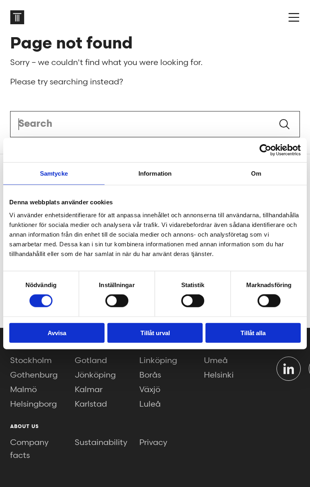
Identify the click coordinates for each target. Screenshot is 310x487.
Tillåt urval (155, 332)
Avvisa (57, 332)
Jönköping (95, 375)
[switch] (116, 300)
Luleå (150, 404)
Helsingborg (33, 404)
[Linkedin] (288, 369)
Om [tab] (256, 173)
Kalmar (89, 390)
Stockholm (31, 360)
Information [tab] (155, 173)
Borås (150, 375)
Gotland (91, 360)
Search (284, 124)
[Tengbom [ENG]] (17, 17)
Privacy (153, 442)
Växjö (149, 390)
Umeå (216, 360)
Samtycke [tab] (54, 173)
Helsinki (219, 375)
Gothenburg (34, 375)
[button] (294, 17)
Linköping (158, 360)
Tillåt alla (253, 332)
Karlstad (91, 404)
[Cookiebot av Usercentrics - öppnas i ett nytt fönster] (265, 150)
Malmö (23, 390)
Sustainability (101, 442)
